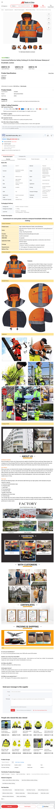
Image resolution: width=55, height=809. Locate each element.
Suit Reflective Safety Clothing (8, 783)
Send (13, 710)
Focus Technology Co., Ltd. (19, 803)
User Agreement (35, 803)
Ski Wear (29, 765)
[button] (49, 159)
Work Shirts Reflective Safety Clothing (29, 780)
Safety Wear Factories (19, 790)
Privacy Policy (47, 803)
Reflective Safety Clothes (7, 793)
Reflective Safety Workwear (8, 796)
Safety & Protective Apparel (19, 9)
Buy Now (10, 806)
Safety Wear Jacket (45, 793)
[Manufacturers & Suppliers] (27, 2)
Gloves (42, 767)
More (2, 799)
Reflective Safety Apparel (33, 793)
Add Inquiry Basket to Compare (27, 52)
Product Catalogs (20, 762)
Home (2, 9)
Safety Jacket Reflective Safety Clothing (43, 9)
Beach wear (30, 767)
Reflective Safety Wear (20, 793)
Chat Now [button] (46, 806)
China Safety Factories (7, 790)
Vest (41, 765)
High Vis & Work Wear (5, 765)
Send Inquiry (27, 806)
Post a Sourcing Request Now (40, 710)
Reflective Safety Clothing (30, 9)
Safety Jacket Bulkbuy (21, 796)
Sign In (3, 150)
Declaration (41, 803)
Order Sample (23, 86)
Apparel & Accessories (9, 9)
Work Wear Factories (31, 790)
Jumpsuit (16, 767)
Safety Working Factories (43, 790)
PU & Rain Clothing (5, 767)
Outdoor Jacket (17, 765)
